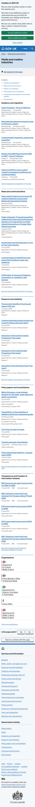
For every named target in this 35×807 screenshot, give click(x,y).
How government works (10, 751)
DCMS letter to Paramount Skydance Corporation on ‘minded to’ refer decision (16, 277)
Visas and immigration (9, 712)
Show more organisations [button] (9, 624)
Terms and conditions (9, 769)
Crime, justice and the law (11, 679)
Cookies (17, 764)
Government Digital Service (11, 775)
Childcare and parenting (10, 671)
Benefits (4, 660)
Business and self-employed (12, 667)
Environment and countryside (12, 697)
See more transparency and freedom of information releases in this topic (13, 549)
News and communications (12, 86)
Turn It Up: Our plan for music (12, 429)
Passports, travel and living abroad (14, 709)
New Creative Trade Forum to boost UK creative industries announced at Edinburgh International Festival (16, 198)
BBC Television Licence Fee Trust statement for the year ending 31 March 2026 (16, 496)
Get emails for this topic (13, 72)
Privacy (10, 764)
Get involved (6, 755)
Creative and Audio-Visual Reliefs (14, 442)
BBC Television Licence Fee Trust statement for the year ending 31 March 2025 (16, 539)
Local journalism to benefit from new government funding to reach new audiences (15, 260)
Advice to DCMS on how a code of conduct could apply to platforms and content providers (16, 172)
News (3, 732)
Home (3, 54)
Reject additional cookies (17, 38)
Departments (6, 728)
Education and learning (10, 690)
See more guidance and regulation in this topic (16, 184)
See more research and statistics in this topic (15, 380)
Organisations (8, 99)
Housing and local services (11, 701)
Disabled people (7, 682)
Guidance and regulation (12, 83)
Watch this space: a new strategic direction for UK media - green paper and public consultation (17, 394)
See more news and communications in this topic (17, 291)
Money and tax (7, 705)
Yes (22, 632)
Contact (24, 766)
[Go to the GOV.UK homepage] (9, 48)
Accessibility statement (10, 766)
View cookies (17, 43)
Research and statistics (11, 89)
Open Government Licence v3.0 (13, 784)
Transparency (6, 747)
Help (3, 764)
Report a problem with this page (17, 640)
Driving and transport (9, 686)
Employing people (8, 694)
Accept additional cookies (17, 33)
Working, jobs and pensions (11, 716)
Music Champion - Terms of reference (15, 108)
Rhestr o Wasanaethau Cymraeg (13, 772)
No (30, 632)
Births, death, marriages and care (14, 664)
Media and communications (17, 54)
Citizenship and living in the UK (13, 675)
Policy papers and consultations (14, 91)
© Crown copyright (17, 802)
